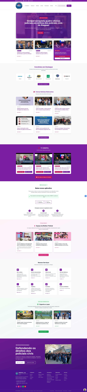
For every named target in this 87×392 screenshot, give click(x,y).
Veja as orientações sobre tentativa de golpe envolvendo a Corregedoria (24, 129)
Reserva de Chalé (19, 0)
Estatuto (31, 378)
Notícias (37, 5)
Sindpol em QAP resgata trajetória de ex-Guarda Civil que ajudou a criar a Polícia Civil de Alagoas (24, 169)
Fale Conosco (65, 390)
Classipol (65, 377)
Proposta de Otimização (50, 379)
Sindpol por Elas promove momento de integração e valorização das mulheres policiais (43, 245)
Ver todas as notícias (43, 137)
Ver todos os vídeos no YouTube (44, 177)
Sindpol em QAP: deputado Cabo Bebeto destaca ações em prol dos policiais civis (43, 169)
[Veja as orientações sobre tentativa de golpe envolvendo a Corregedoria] (24, 120)
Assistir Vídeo (63, 56)
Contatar (61, 278)
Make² (70, 390)
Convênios (65, 378)
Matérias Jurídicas (41, 374)
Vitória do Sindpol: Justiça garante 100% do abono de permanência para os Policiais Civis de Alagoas (43, 110)
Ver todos (47, 293)
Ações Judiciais (40, 377)
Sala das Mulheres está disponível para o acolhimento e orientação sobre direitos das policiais (24, 245)
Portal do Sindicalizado (61, 5)
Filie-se (69, 5)
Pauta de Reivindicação (50, 376)
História (31, 375)
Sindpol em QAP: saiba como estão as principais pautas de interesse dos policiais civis (62, 169)
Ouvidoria (25, 0)
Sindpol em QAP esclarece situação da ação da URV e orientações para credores (60, 54)
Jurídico (41, 5)
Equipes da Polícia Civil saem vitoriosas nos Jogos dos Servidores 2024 (61, 323)
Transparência (52, 390)
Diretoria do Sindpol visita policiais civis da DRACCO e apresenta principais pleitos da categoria (62, 129)
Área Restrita (31, 0)
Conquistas (31, 377)
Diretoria (31, 374)
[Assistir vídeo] (62, 44)
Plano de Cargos (49, 378)
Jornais (56, 378)
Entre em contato (31, 362)
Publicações (46, 5)
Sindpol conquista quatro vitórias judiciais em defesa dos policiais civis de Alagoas (43, 22)
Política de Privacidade (58, 390)
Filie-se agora (20, 362)
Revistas (56, 377)
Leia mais (40, 32)
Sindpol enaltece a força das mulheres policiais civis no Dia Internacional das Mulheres (61, 245)
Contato (51, 5)
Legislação (40, 375)
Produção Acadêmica (58, 374)
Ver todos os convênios (43, 84)
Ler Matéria (63, 58)
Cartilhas (56, 375)
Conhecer (47, 277)
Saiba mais (19, 278)
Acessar (32, 277)
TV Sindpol (65, 375)
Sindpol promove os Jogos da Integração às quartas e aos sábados (42, 323)
